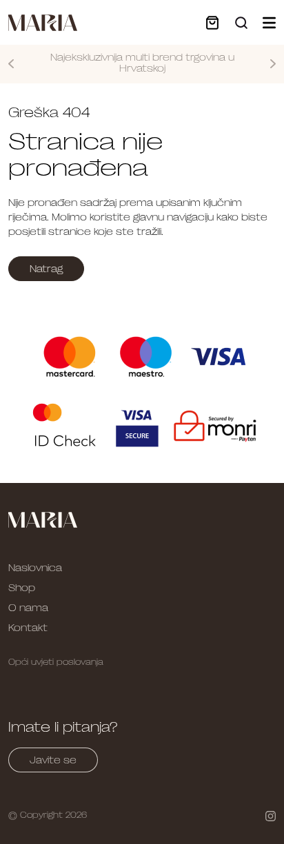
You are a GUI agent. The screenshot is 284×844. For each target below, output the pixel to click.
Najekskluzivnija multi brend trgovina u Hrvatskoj (142, 63)
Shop (21, 587)
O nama (28, 607)
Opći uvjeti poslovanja (55, 662)
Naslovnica (35, 567)
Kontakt (28, 627)
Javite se (53, 759)
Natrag (46, 268)
